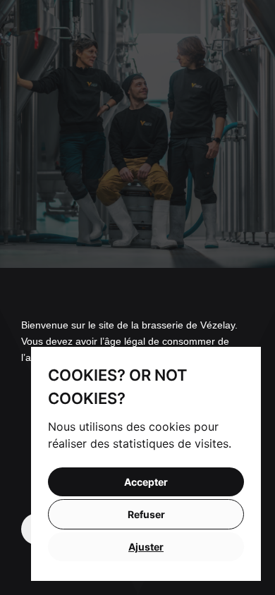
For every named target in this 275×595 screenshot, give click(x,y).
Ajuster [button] (146, 547)
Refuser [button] (146, 514)
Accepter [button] (146, 482)
